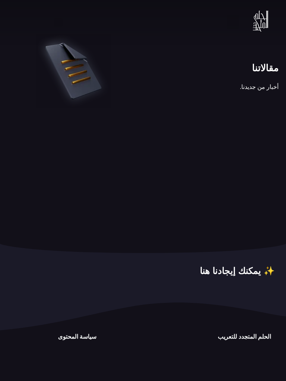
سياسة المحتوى (77, 336)
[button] (233, 22)
